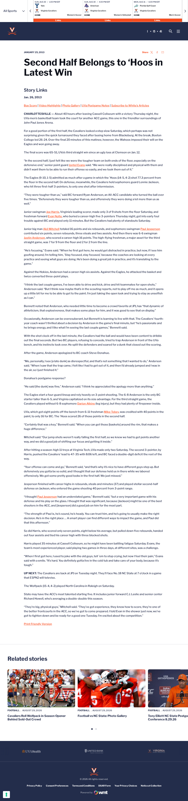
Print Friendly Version (38, 624)
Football (14, 710)
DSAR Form (104, 785)
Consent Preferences (57, 785)
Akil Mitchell (51, 229)
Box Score (30, 105)
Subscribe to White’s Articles (130, 105)
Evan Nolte (55, 216)
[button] (30, 11)
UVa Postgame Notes (95, 105)
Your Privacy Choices (126, 785)
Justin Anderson (34, 237)
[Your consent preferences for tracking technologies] (6, 794)
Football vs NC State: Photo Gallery (102, 716)
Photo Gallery (71, 105)
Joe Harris (52, 212)
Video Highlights (50, 105)
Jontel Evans (77, 165)
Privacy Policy (34, 785)
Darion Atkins (86, 403)
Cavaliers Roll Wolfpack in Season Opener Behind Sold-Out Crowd (37, 717)
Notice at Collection (151, 785)
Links (58, 20)
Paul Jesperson (150, 229)
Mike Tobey (111, 412)
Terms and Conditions (83, 785)
